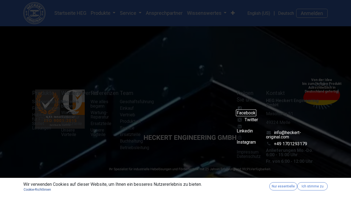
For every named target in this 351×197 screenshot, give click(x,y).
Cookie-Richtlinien (37, 190)
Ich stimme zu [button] (313, 186)
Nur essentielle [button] (283, 186)
